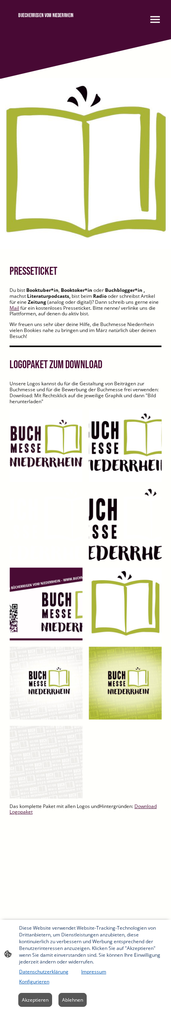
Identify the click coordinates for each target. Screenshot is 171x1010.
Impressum (93, 971)
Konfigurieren (34, 981)
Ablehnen (72, 999)
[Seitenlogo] (46, 28)
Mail (14, 308)
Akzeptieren (35, 999)
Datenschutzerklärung (43, 971)
